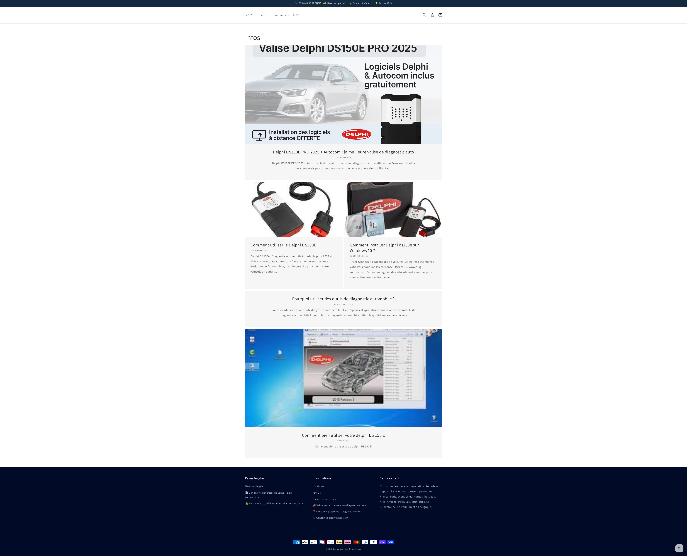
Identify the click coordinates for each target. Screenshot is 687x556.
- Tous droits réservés (352, 549)
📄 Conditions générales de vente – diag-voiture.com (269, 495)
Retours (317, 492)
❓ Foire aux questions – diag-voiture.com (337, 511)
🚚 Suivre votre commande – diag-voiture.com (339, 505)
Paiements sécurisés (324, 499)
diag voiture (338, 549)
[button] (424, 15)
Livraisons (318, 486)
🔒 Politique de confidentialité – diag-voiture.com (274, 503)
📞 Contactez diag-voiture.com (330, 517)
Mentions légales (255, 486)
